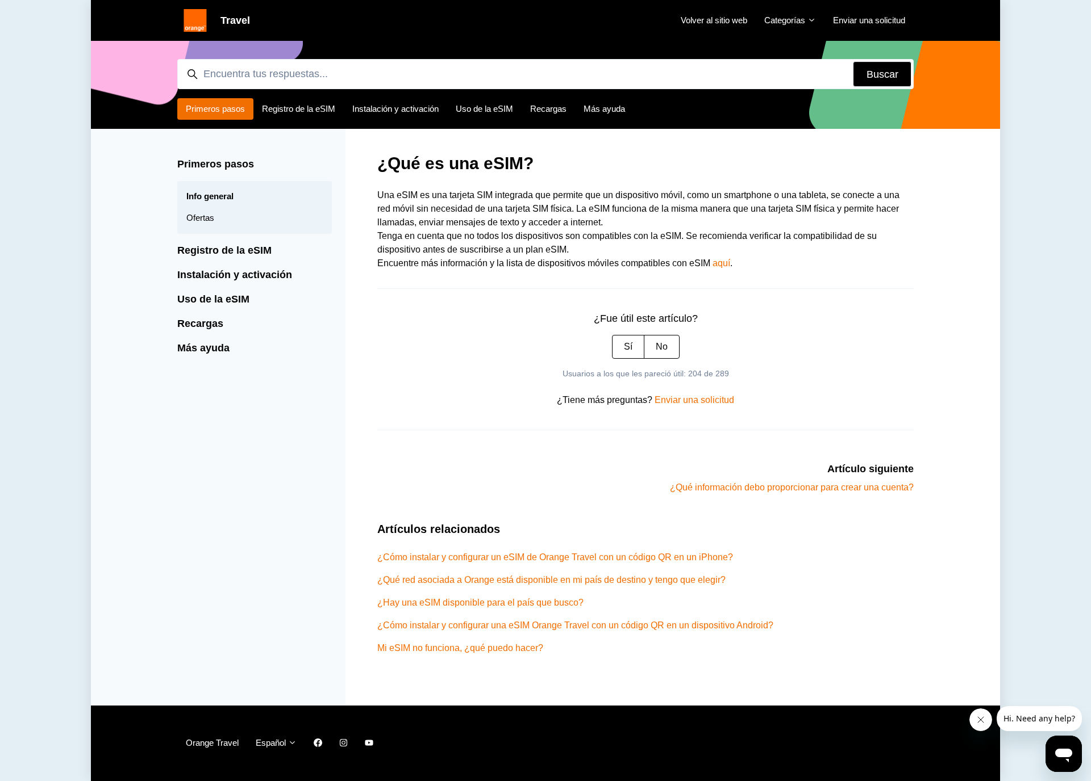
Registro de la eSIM (298, 109)
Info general (210, 196)
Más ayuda (604, 109)
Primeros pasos (215, 109)
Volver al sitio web (714, 20)
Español (272, 743)
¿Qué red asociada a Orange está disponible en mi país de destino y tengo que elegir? (551, 580)
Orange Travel (212, 743)
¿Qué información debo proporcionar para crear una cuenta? (792, 487)
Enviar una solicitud (869, 20)
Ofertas (200, 217)
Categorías (785, 20)
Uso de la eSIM (484, 109)
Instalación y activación (395, 109)
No (662, 346)
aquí (721, 263)
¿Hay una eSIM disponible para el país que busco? (480, 602)
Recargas (548, 109)
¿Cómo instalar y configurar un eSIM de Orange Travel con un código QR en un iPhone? (555, 557)
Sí (628, 346)
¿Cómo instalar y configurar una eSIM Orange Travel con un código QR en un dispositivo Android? (575, 625)
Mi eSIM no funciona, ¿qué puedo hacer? (460, 648)
